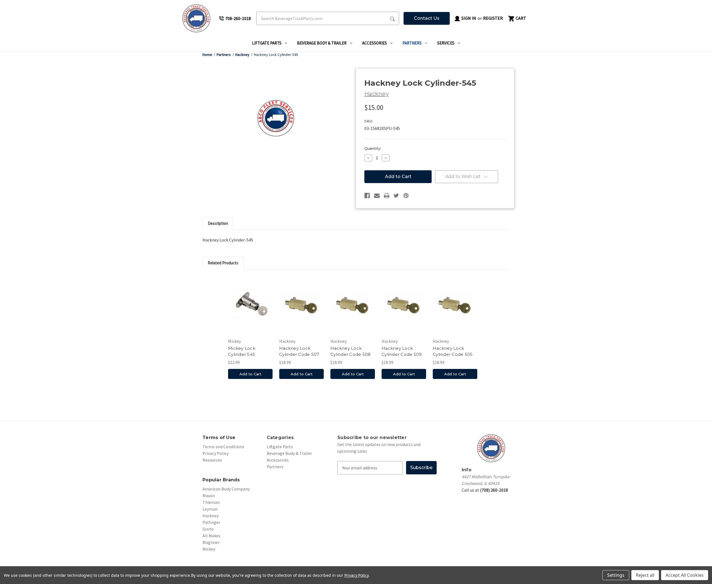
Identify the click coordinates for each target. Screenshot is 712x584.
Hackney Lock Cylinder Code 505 (453, 351)
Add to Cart (250, 374)
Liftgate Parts (266, 43)
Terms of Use (218, 437)
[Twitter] (396, 195)
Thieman (211, 502)
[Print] (386, 195)
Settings (615, 575)
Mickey (208, 549)
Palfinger (211, 522)
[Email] (377, 195)
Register (493, 18)
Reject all (645, 575)
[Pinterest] (406, 195)
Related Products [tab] (223, 262)
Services (445, 43)
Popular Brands (221, 479)
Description (218, 223)
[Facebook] (367, 195)
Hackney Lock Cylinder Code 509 (402, 351)
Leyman (209, 509)
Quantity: (372, 148)
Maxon (208, 495)
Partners (412, 43)
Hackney (210, 515)
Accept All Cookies (685, 575)
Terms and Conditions (223, 446)
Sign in (468, 18)
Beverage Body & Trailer (322, 43)
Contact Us (426, 18)
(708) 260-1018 (494, 490)
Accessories (374, 43)
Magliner (210, 542)
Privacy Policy (215, 453)
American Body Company (226, 489)
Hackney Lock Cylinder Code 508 (350, 351)
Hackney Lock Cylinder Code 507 (299, 351)
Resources (212, 460)
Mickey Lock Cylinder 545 (241, 351)
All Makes (211, 535)
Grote (208, 529)
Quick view (250, 305)
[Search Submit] (392, 18)
